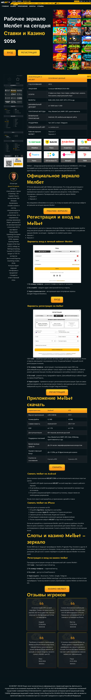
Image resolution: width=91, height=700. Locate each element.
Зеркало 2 (52, 134)
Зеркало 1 (52, 132)
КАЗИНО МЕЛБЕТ (57, 589)
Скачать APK (52, 459)
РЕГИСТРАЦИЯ (29, 53)
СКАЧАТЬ (57, 467)
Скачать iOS (72, 459)
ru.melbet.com (53, 127)
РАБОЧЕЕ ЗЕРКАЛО (57, 211)
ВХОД (10, 53)
